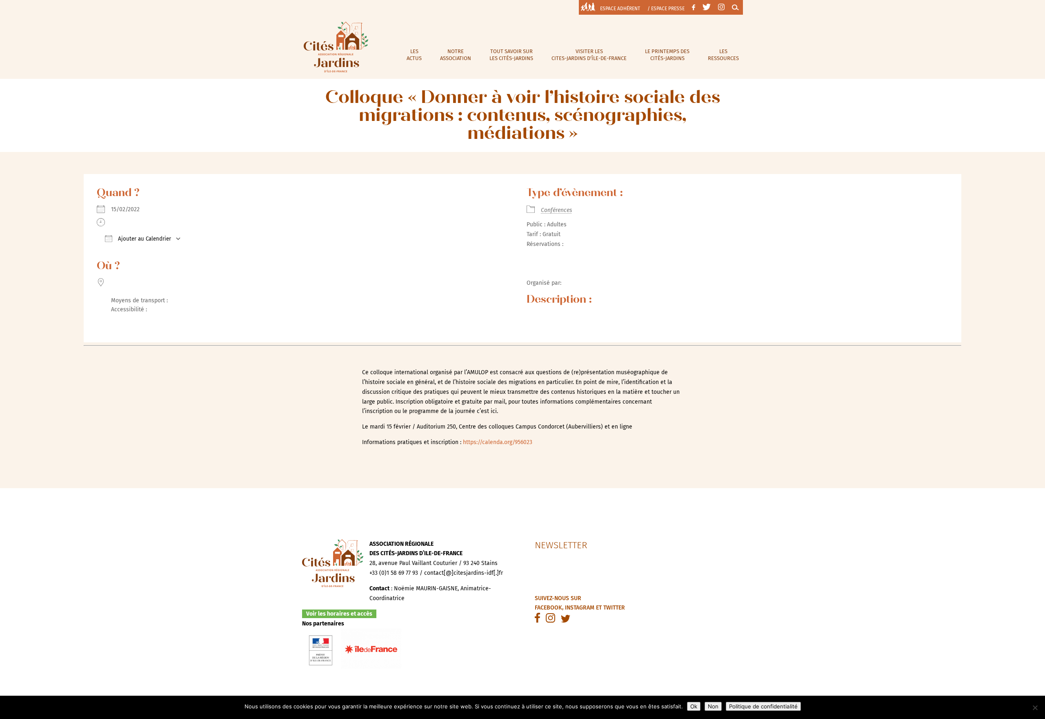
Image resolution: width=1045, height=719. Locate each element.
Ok (693, 706)
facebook (548, 607)
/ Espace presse (666, 8)
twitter (614, 607)
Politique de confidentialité (763, 706)
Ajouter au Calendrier (143, 239)
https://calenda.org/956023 (497, 442)
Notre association (455, 54)
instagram (579, 607)
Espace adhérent (620, 8)
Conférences (556, 210)
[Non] (1035, 707)
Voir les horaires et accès (339, 613)
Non (713, 706)
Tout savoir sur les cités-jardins (511, 54)
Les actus (414, 54)
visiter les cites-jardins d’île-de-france (589, 54)
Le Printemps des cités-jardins (667, 54)
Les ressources (723, 54)
